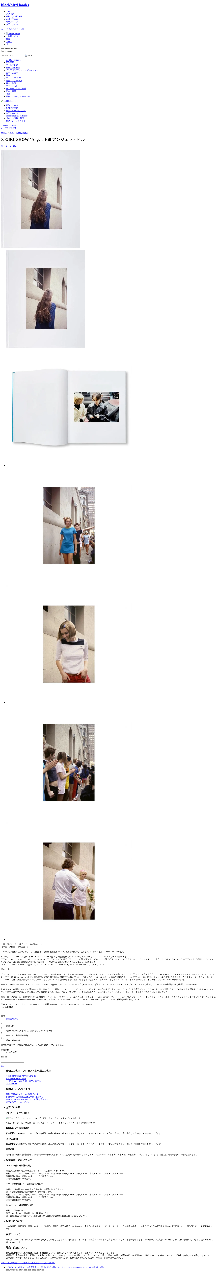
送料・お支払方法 (14, 16)
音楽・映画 (11, 83)
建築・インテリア (14, 81)
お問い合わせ (12, 24)
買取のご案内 (12, 19)
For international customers (17, 116)
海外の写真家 (22, 133)
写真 (8, 75)
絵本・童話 (11, 91)
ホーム (4, 133)
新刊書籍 (10, 62)
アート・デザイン (14, 78)
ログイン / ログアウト (16, 121)
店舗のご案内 (12, 108)
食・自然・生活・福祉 (16, 89)
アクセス (10, 14)
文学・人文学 (12, 73)
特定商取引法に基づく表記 (39, 1267)
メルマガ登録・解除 (15, 118)
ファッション (12, 86)
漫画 (8, 94)
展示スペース (12, 22)
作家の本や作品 (13, 67)
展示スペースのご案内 (16, 111)
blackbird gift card (13, 60)
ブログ (9, 11)
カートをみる (13, 29)
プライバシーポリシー (16, 1267)
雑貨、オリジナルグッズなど (19, 96)
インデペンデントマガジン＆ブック (22, 70)
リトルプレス (12, 65)
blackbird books (15, 5)
